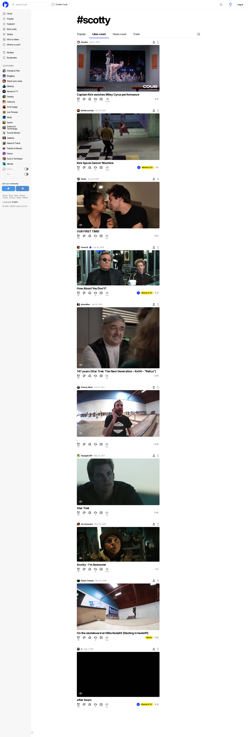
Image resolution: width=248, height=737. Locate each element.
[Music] (15, 117)
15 (156, 293)
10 (156, 376)
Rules (19, 198)
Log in (240, 4)
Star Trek (83, 508)
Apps (16, 195)
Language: (10, 202)
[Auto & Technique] (15, 158)
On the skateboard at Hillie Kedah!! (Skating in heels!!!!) (112, 633)
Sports (149, 637)
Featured (10, 24)
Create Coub (61, 4)
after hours (84, 700)
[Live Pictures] (15, 112)
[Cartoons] (15, 101)
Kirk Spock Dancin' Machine (95, 163)
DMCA (25, 198)
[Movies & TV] (15, 91)
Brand (22, 195)
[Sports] (15, 122)
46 (156, 444)
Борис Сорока (87, 581)
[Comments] (89, 99)
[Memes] (15, 163)
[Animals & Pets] (15, 70)
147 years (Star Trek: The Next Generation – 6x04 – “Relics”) (116, 371)
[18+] (26, 174)
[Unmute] (80, 156)
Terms (5, 198)
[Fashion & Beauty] (15, 148)
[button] (199, 34)
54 (156, 637)
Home (9, 13)
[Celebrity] (15, 138)
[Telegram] (22, 188)
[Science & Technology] (15, 127)
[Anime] (15, 169)
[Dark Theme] (221, 4)
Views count (119, 34)
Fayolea (84, 42)
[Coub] (6, 5)
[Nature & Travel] (15, 143)
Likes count (99, 34)
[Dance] (15, 153)
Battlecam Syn (87, 110)
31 (156, 99)
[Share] (153, 42)
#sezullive (85, 304)
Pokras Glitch (87, 387)
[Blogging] (15, 75)
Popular (10, 18)
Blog (11, 195)
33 (156, 704)
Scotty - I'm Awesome (91, 564)
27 (156, 236)
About (5, 195)
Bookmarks (12, 57)
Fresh (136, 34)
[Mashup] (15, 86)
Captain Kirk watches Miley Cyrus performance (108, 94)
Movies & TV (147, 167)
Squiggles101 (86, 456)
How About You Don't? (91, 288)
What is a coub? (14, 44)
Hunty (83, 179)
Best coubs (12, 29)
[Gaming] (15, 96)
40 (156, 512)
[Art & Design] (15, 107)
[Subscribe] (26, 169)
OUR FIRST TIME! (88, 231)
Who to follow (13, 39)
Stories (10, 34)
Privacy (12, 198)
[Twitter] (8, 188)
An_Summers (87, 524)
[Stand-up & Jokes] (15, 81)
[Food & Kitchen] (15, 132)
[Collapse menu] (32, 732)
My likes (10, 52)
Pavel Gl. (84, 247)
